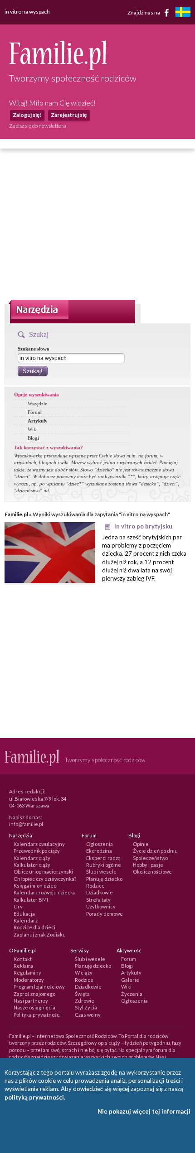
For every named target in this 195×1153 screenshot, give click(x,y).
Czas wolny (88, 1015)
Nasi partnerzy (31, 1001)
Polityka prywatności (37, 1015)
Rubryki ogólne (103, 865)
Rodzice (95, 886)
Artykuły (38, 420)
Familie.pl (16, 514)
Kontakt (23, 959)
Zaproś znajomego (34, 994)
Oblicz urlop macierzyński (43, 871)
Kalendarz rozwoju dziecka (45, 892)
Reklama (24, 966)
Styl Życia (86, 1007)
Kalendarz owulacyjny (39, 844)
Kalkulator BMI (31, 900)
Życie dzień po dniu (155, 851)
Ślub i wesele (101, 871)
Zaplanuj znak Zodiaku (40, 934)
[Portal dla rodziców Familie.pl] (58, 67)
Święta (82, 994)
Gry (18, 906)
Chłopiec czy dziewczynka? (45, 879)
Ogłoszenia (99, 844)
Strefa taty (98, 900)
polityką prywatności (34, 1097)
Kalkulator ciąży (32, 865)
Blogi (33, 438)
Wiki (33, 429)
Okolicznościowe (152, 871)
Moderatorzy (29, 980)
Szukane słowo (33, 348)
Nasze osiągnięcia (34, 1007)
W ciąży (84, 972)
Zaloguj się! (27, 114)
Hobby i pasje (148, 865)
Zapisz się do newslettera (37, 125)
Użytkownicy (101, 906)
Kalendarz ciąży (32, 858)
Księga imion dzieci (36, 886)
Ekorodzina (99, 851)
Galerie (130, 980)
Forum (35, 412)
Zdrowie (84, 1001)
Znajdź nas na (144, 12)
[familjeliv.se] (182, 13)
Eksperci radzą (103, 858)
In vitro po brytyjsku (143, 526)
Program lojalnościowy (39, 987)
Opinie (141, 844)
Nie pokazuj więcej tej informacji (144, 1111)
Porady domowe (104, 914)
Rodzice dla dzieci (34, 927)
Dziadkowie (99, 892)
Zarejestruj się (69, 114)
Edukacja (24, 914)
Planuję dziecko (104, 879)
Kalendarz (26, 920)
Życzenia (131, 994)
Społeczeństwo (150, 858)
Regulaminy (27, 972)
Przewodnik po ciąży (37, 851)
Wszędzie (37, 403)
